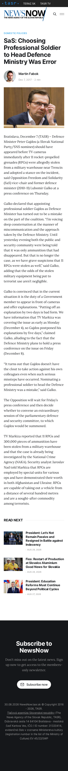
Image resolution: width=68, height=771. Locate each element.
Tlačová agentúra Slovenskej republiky (31, 712)
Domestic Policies (15, 33)
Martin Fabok (29, 74)
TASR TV (45, 3)
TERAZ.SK (29, 3)
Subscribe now (37, 684)
